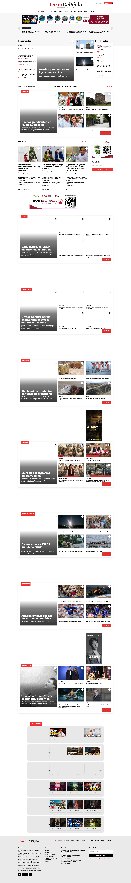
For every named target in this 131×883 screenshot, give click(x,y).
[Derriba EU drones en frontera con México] (85, 61)
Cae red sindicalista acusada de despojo (29, 182)
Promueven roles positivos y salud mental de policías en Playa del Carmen (76, 178)
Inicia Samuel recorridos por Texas (67, 328)
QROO (19, 71)
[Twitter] (109, 86)
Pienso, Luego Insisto (63, 478)
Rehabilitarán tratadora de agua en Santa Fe (70, 234)
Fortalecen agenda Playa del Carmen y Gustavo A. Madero (52, 32)
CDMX (59, 232)
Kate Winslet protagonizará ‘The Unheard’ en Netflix (98, 705)
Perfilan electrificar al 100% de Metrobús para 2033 (70, 256)
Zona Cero (88, 478)
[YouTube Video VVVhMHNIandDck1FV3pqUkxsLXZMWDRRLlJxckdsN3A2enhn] (92, 804)
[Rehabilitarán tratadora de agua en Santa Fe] (71, 224)
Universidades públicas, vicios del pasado (69, 460)
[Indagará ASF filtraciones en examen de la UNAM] (98, 99)
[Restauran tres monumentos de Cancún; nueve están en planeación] (29, 154)
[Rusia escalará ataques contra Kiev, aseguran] (71, 541)
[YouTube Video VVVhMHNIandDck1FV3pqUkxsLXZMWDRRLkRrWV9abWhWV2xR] (58, 804)
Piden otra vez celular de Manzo (67, 130)
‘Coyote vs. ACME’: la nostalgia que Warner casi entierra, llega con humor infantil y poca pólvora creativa (71, 706)
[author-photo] (19, 173)
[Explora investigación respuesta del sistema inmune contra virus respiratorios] (77, 154)
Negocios (78, 50)
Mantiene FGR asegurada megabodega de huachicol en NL (97, 307)
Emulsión (60, 458)
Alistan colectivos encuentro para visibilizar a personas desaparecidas (26, 68)
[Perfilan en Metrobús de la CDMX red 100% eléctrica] (98, 224)
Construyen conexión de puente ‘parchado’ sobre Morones (71, 307)
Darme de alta (101, 169)
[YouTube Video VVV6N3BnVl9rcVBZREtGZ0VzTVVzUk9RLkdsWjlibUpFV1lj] (58, 786)
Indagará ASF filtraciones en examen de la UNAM (97, 110)
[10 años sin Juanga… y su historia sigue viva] (38, 686)
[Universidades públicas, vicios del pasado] (71, 450)
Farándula (98, 51)
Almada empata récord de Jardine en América (36, 617)
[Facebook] (105, 86)
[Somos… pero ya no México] (98, 450)
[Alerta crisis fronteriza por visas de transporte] (85, 44)
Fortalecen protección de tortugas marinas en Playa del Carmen (51, 178)
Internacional (62, 549)
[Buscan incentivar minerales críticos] (98, 388)
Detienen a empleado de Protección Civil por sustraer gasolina (29, 188)
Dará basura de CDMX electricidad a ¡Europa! (36, 248)
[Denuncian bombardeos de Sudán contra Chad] (98, 522)
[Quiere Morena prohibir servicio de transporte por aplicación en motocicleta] (98, 245)
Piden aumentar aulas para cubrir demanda (97, 328)
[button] (27, 5)
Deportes (20, 64)
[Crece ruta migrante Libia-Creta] (98, 541)
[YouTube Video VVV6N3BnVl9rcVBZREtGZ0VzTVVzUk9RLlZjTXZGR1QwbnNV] (92, 786)
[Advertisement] (65, 276)
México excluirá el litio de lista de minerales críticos (70, 399)
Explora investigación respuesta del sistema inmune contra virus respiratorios (76, 32)
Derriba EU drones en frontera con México (84, 70)
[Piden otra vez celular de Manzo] (71, 121)
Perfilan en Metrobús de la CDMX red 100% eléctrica (97, 234)
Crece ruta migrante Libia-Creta (94, 551)
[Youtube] (112, 86)
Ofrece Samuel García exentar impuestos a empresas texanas (103, 72)
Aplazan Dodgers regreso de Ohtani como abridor (69, 622)
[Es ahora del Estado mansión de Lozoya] (98, 121)
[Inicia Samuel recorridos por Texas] (71, 318)
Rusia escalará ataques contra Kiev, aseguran (70, 551)
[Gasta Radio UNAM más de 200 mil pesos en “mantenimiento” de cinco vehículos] (98, 470)
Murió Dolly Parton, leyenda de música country (103, 53)
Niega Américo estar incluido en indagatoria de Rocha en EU (25, 55)
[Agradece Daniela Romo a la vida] (98, 673)
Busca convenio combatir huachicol (67, 378)
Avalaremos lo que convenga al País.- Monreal (70, 109)
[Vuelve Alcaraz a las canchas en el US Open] (71, 592)
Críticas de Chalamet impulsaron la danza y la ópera (70, 684)
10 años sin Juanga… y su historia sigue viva (36, 697)
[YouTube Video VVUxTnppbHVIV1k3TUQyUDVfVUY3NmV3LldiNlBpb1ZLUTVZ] (58, 822)
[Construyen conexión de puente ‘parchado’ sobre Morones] (71, 297)
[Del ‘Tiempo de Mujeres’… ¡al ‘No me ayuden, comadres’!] (71, 470)
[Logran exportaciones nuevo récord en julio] (98, 368)
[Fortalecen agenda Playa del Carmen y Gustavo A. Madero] (53, 154)
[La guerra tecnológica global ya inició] (38, 463)
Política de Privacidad (106, 172)
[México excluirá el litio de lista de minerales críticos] (71, 388)
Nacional (20, 51)
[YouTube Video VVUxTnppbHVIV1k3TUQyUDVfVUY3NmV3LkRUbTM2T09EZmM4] (92, 822)
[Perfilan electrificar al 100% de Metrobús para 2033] (71, 245)
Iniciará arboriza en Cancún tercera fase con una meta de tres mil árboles (98, 32)
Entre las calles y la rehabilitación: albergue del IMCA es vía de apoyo (51, 183)
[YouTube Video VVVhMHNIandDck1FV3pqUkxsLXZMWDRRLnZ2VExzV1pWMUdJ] (75, 804)
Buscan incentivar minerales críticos (95, 398)
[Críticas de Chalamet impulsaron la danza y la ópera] (71, 673)
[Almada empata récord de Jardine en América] (38, 605)
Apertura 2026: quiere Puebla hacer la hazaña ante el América (27, 62)
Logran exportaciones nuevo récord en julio (97, 378)
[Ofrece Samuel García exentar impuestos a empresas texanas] (38, 310)
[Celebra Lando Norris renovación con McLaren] (98, 592)
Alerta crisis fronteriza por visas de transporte (84, 53)
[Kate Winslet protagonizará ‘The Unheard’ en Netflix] (98, 694)
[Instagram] (107, 86)
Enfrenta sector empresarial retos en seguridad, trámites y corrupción (26, 75)
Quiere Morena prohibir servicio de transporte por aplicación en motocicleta (98, 256)
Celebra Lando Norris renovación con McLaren (98, 601)
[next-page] (112, 28)
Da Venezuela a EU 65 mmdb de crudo (35, 546)
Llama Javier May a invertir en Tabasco (52, 188)
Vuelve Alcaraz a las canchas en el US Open (69, 601)
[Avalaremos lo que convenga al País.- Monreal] (71, 99)
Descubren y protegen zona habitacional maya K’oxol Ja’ (103, 66)
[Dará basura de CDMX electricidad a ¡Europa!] (38, 237)
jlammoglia (22, 173)
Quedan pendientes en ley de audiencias (54, 71)
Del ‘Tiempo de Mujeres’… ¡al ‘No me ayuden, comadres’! (70, 480)
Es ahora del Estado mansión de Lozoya (96, 130)
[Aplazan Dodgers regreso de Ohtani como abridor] (71, 611)
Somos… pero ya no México (93, 460)
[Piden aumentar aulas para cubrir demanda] (98, 318)
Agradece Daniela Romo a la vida (94, 683)
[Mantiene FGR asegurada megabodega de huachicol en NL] (98, 297)
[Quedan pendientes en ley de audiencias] (55, 60)
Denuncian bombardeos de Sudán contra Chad (98, 531)
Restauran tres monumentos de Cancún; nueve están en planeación (31, 32)
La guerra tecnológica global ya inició (35, 474)
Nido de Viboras (89, 458)
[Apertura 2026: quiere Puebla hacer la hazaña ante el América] (98, 611)
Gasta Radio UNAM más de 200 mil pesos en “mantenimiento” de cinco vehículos (97, 480)
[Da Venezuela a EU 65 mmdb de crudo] (38, 535)
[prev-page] (19, 28)
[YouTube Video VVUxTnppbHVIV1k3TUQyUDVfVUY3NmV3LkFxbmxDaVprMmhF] (75, 822)
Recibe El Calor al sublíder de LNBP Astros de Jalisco (103, 47)
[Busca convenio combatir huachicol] (71, 368)
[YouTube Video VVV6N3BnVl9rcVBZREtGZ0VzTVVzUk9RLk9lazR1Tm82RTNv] (75, 786)
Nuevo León (99, 70)
